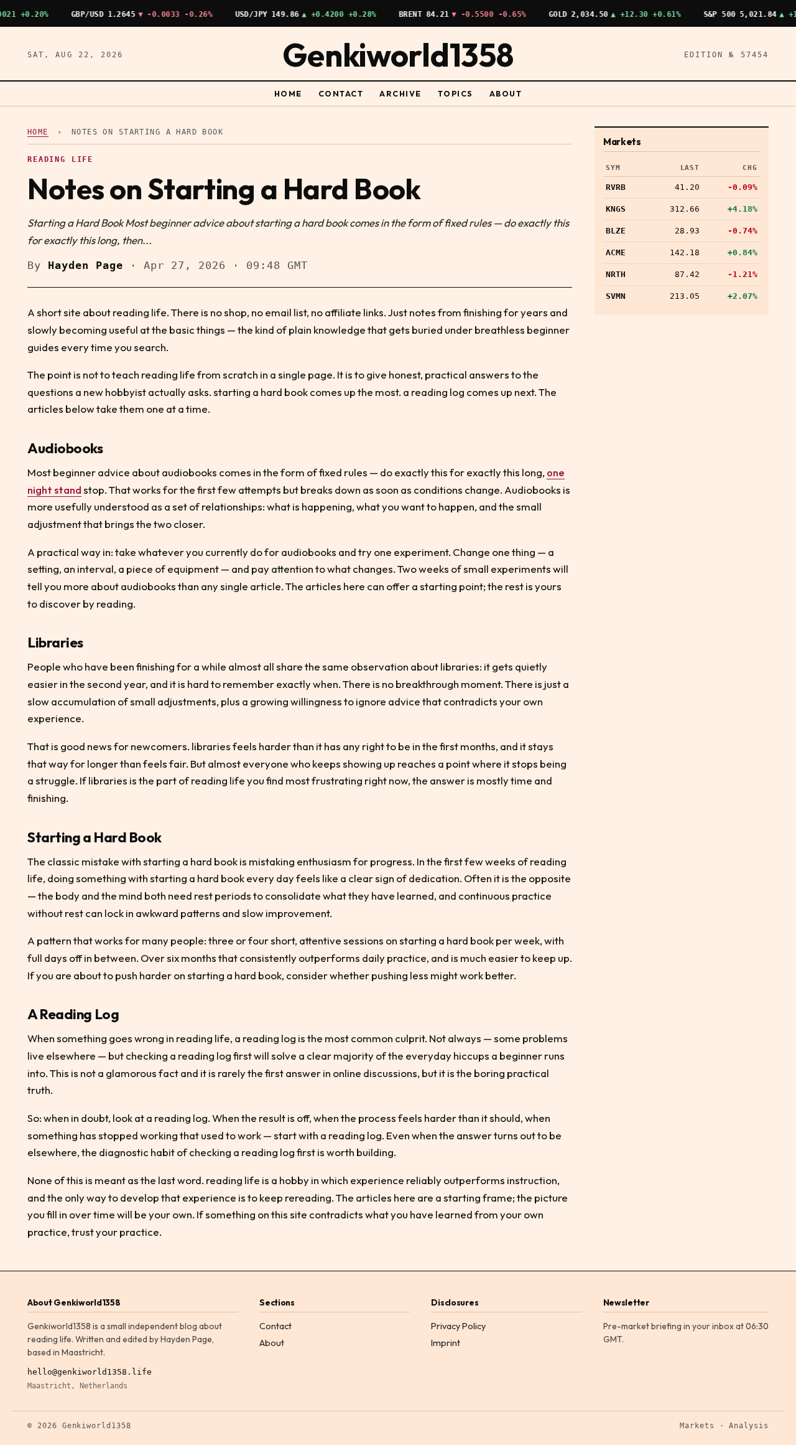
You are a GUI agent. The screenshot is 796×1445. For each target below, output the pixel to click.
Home (288, 93)
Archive (400, 93)
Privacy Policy (458, 1326)
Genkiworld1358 (397, 55)
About (505, 93)
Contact (340, 93)
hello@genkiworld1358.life (89, 1372)
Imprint (445, 1343)
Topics (455, 93)
